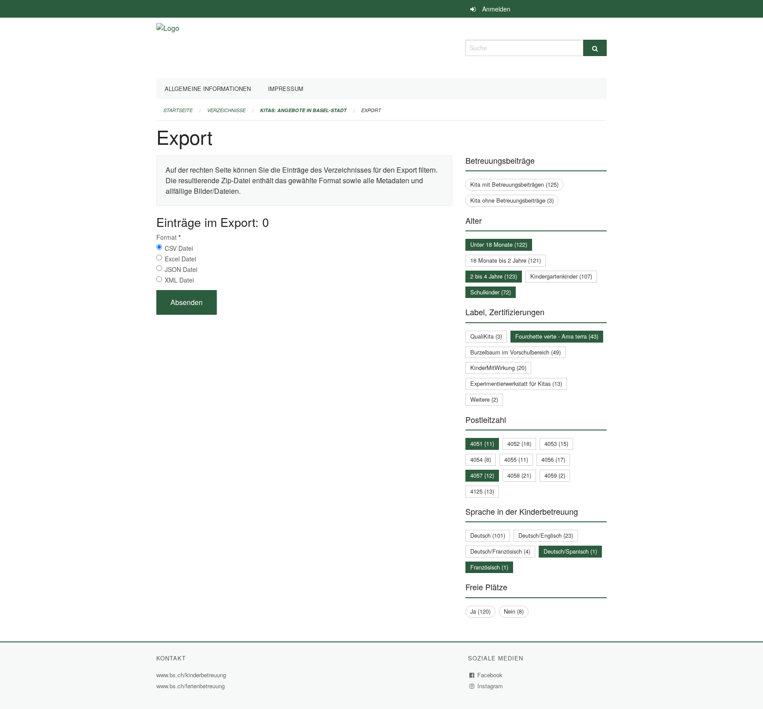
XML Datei (179, 279)
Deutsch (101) (487, 535)
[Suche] (595, 48)
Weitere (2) (484, 399)
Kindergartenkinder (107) (561, 276)
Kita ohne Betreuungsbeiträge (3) (512, 200)
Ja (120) (480, 611)
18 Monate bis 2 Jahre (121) (505, 260)
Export (371, 110)
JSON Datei (181, 269)
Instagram (490, 686)
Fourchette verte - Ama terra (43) (556, 336)
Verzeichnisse (226, 110)
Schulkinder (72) (490, 292)
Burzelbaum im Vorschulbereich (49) (515, 352)
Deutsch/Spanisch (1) (570, 551)
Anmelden (496, 8)
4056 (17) (553, 459)
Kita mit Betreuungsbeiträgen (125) (514, 184)
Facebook (490, 675)
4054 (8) (480, 459)
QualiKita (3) (486, 336)
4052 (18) (519, 443)
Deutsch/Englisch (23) (545, 535)
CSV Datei (179, 248)
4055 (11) (516, 459)
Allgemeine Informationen (208, 88)
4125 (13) (482, 491)
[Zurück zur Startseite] (167, 46)
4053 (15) (556, 443)
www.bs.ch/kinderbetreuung (192, 675)
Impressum (285, 88)
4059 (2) (554, 475)
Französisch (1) (489, 567)
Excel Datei (180, 258)
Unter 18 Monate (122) (498, 244)
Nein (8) (514, 611)
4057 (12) (482, 475)
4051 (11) (482, 443)
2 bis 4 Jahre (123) (493, 276)
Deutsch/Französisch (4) (500, 551)
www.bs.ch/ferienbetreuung (191, 686)
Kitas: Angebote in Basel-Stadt (303, 110)
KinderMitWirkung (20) (498, 367)
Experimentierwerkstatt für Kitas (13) (516, 383)
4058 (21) (519, 475)
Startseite (178, 110)
